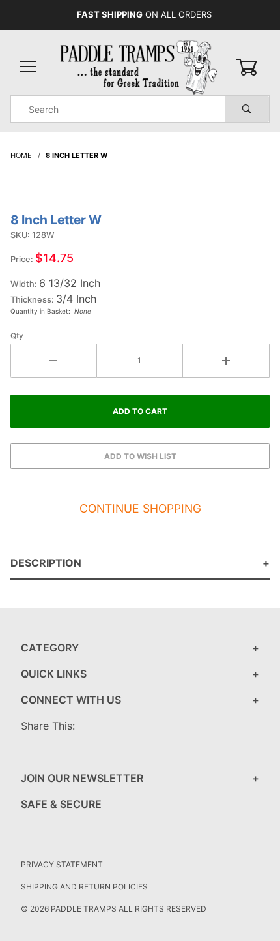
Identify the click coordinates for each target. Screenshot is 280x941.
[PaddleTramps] (140, 66)
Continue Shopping (140, 508)
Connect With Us (71, 699)
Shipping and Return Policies (84, 886)
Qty (16, 335)
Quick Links (54, 673)
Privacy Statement (62, 864)
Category (50, 647)
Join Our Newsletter (82, 777)
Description (45, 562)
